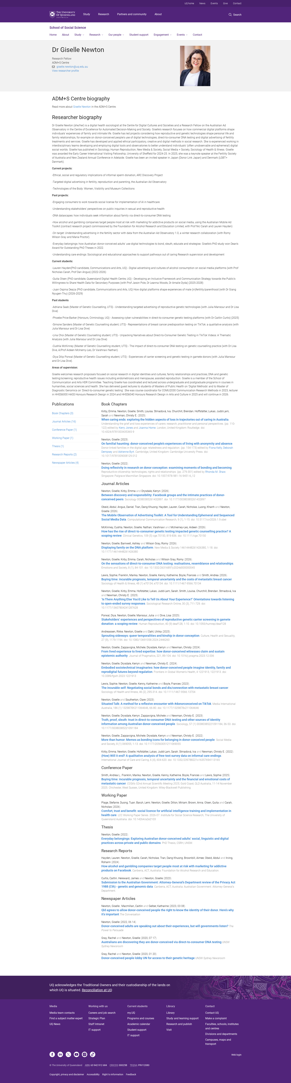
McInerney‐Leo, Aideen (184, 527)
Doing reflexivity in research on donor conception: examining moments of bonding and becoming (166, 467)
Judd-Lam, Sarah (168, 591)
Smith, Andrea (210, 575)
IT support (94, 1029)
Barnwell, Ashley (130, 543)
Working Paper (62, 438)
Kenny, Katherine (168, 575)
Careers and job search (102, 1012)
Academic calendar (138, 1024)
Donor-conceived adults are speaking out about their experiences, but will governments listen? (164, 926)
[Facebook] (52, 1054)
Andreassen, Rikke (112, 631)
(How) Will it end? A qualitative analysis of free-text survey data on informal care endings (161, 755)
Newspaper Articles (65, 462)
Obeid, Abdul (108, 507)
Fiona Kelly (215, 447)
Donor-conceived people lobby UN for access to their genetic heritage (148, 958)
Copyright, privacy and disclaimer (67, 1074)
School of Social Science (68, 28)
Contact (237, 3)
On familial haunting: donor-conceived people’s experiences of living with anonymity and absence (166, 443)
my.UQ (131, 1012)
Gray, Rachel (109, 938)
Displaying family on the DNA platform (127, 547)
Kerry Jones (126, 427)
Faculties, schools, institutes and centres (222, 1026)
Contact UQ (212, 1012)
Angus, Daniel (126, 507)
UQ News (55, 1024)
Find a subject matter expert (66, 1018)
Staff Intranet (96, 1024)
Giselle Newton (82, 106)
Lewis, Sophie (109, 575)
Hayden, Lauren (168, 507)
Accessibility (93, 1074)
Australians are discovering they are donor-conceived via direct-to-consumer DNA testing (161, 942)
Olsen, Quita (211, 802)
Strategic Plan (96, 1018)
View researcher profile (65, 70)
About (158, 14)
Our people (114, 34)
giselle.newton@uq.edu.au (72, 66)
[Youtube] (76, 1054)
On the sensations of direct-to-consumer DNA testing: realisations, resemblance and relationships (167, 563)
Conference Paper (64, 429)
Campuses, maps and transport (218, 1042)
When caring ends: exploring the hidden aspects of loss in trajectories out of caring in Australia (165, 419)
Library (170, 1012)
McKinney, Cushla (111, 527)
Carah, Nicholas (187, 507)
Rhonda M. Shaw (215, 471)
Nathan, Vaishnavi (154, 527)
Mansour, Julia (145, 615)
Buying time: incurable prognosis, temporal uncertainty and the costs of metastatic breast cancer (166, 579)
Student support (138, 34)
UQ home (189, 3)
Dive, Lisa (165, 615)
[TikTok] (92, 1054)
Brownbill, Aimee (194, 858)
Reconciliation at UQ (97, 990)
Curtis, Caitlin (109, 878)
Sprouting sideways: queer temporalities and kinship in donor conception (150, 635)
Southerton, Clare (135, 699)
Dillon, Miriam (179, 802)
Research (103, 14)
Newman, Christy (182, 647)
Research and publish (179, 1024)
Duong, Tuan (127, 802)
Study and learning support (182, 1018)
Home (53, 34)
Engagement (161, 34)
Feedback (131, 1074)
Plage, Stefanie (110, 802)
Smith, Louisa (145, 411)
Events (214, 3)
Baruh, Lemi (143, 802)
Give (225, 3)
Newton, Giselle (126, 411)
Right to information (112, 1074)
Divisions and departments (221, 1034)
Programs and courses (140, 1018)
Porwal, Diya (108, 615)
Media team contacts (62, 1012)
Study (86, 14)
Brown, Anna (195, 802)
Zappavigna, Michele (133, 647)
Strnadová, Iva (162, 411)
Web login (236, 1054)
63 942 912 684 (99, 1065)
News (202, 3)
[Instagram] (84, 1054)
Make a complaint (216, 1018)
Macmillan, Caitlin (132, 906)
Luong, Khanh (206, 507)
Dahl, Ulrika (155, 631)
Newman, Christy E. (125, 415)
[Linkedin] (60, 1054)
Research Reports (64, 454)
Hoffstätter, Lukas (205, 411)
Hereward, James (128, 878)
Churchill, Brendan (182, 411)
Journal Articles (64, 421)
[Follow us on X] (68, 1054)
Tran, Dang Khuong (146, 507)
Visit (169, 1029)
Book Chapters (62, 413)
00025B (123, 1065)
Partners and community (132, 14)
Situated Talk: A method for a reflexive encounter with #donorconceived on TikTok (156, 703)
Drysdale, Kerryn (150, 491)
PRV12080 (143, 1065)
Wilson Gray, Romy (157, 543)
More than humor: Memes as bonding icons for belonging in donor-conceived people (158, 739)
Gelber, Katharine (159, 906)
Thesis (58, 446)
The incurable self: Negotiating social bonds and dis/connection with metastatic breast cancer (164, 687)
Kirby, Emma (108, 411)
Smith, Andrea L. (111, 775)
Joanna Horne (147, 427)
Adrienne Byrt (126, 451)
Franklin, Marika (128, 575)
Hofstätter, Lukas (147, 591)
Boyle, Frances (187, 575)
